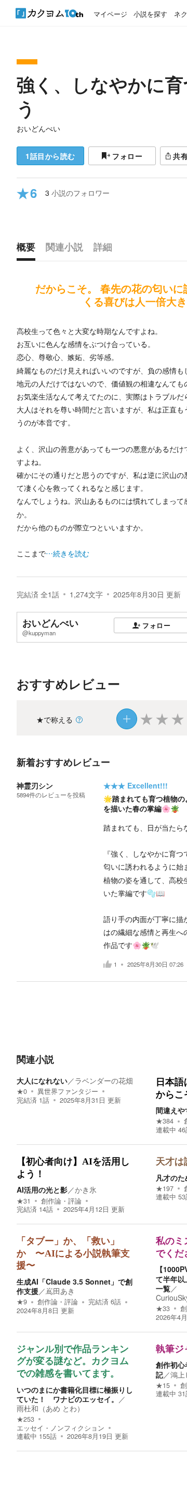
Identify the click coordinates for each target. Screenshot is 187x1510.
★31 (24, 1201)
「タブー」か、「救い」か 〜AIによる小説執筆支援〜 (73, 1253)
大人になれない (42, 1080)
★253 (25, 1419)
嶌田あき (60, 1291)
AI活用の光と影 (42, 1189)
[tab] (29, 249)
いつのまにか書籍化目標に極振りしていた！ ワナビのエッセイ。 (75, 1394)
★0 (22, 1091)
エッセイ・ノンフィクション (60, 1428)
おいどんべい (38, 128)
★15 (163, 1385)
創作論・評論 (61, 1201)
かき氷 (86, 1189)
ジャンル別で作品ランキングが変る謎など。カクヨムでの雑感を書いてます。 (73, 1361)
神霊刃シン (35, 785)
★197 (164, 1188)
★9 (22, 1302)
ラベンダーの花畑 (104, 1080)
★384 (164, 1121)
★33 (163, 1308)
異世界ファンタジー (67, 1091)
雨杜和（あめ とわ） (50, 1408)
